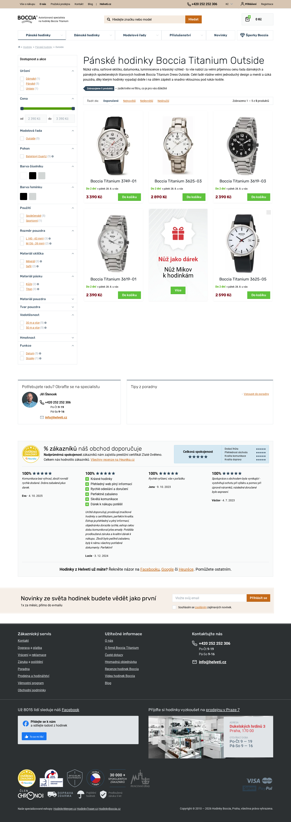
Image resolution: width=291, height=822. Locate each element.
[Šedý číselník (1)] (41, 175)
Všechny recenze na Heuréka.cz (113, 460)
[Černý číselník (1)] (32, 175)
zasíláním (201, 607)
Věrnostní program (31, 683)
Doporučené (111, 100)
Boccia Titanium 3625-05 (242, 279)
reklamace (39, 655)
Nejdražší (163, 100)
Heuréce (186, 569)
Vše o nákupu (27, 4)
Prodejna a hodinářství (33, 676)
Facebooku (150, 569)
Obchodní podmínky (32, 690)
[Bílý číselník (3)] (23, 175)
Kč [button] (227, 4)
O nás (109, 641)
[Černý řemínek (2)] (23, 196)
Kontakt (79, 4)
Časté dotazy (114, 655)
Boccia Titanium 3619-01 (113, 279)
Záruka (23, 662)
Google (167, 569)
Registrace (267, 4)
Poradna (24, 669)
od (21, 118)
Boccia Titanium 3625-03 (178, 181)
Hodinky (27, 47)
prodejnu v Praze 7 (223, 709)
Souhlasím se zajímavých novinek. (205, 607)
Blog (90, 4)
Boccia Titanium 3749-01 (113, 181)
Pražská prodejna (60, 4)
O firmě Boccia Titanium (122, 648)
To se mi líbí (36, 736)
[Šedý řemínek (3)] (32, 196)
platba (37, 648)
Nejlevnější (146, 100)
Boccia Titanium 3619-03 (243, 181)
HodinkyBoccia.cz (110, 808)
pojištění (37, 662)
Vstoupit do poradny (255, 394)
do (49, 118)
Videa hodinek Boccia (120, 676)
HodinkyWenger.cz (64, 808)
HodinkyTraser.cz (87, 808)
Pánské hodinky (43, 47)
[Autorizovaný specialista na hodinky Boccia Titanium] (28, 19)
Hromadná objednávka (121, 662)
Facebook (70, 709)
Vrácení (23, 655)
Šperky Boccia (257, 35)
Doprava (24, 648)
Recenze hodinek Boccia (122, 669)
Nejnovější (129, 100)
